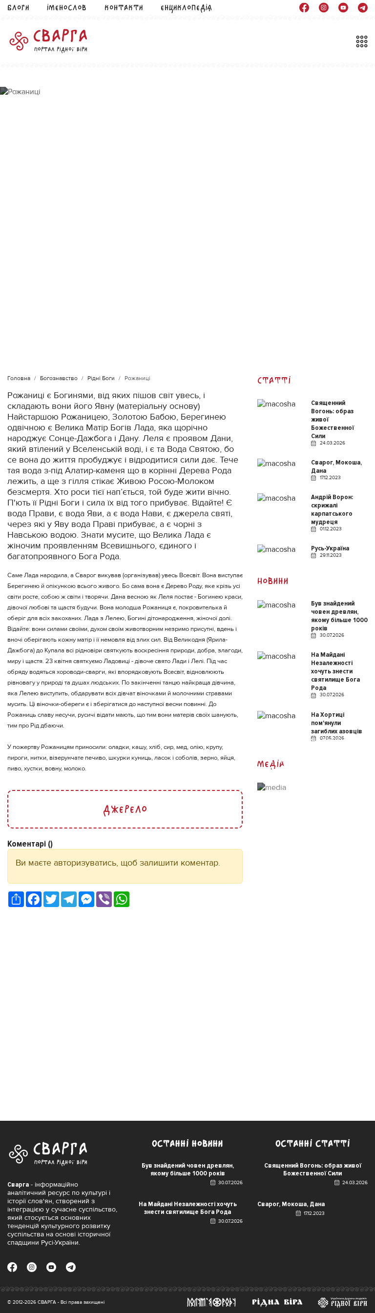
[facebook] (304, 7)
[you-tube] (343, 7)
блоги (18, 7)
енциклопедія (186, 7)
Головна (18, 378)
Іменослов (66, 7)
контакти (123, 7)
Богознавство (59, 378)
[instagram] (324, 7)
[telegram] (363, 7)
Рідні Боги (101, 378)
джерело (125, 809)
